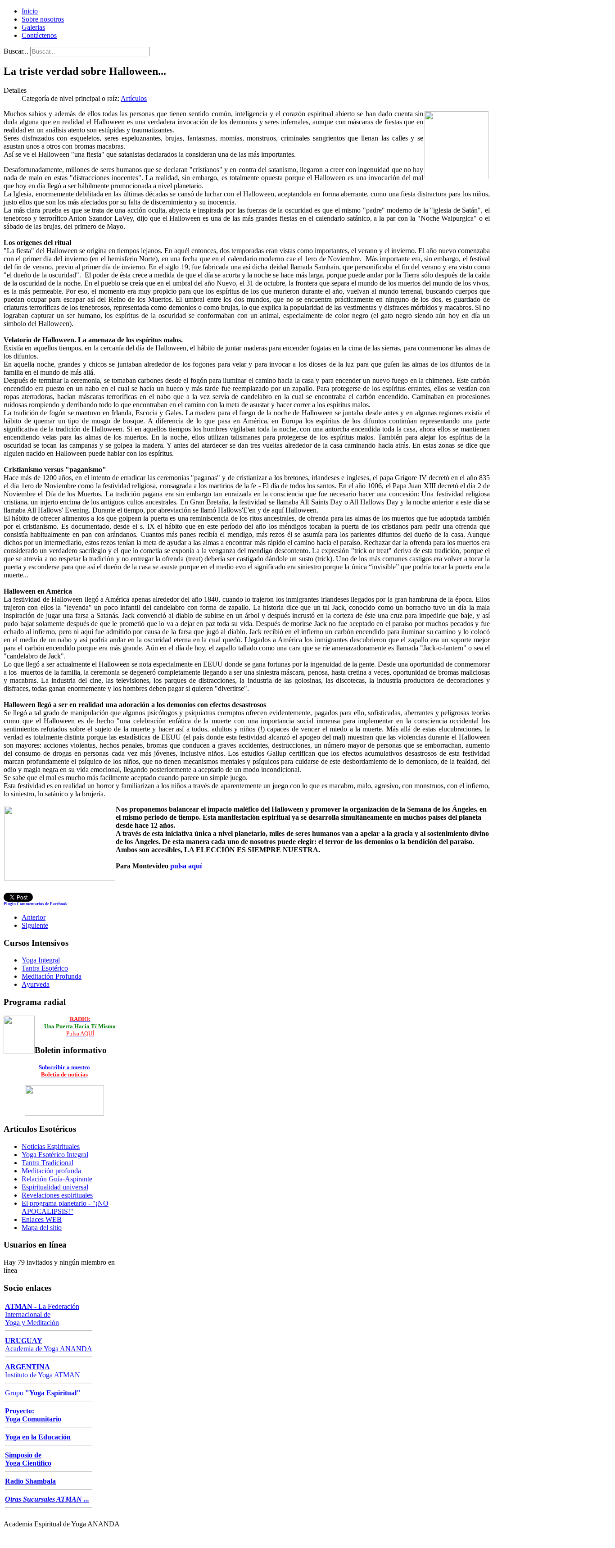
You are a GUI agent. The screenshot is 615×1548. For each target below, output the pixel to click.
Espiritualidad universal (55, 1187)
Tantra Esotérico (45, 968)
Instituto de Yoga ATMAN (42, 1371)
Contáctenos (39, 35)
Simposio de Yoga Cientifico (28, 1459)
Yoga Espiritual (53, 1393)
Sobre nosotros (43, 19)
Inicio (30, 11)
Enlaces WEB (42, 1219)
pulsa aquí (185, 866)
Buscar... (16, 51)
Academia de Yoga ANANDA (48, 1345)
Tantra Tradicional (47, 1163)
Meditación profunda (51, 1171)
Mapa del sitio (42, 1227)
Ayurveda (36, 984)
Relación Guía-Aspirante (57, 1179)
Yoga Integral (41, 960)
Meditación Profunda (51, 976)
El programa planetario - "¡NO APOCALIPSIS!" (65, 1207)
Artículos (134, 98)
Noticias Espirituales (51, 1146)
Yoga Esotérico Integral (55, 1154)
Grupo (14, 1393)
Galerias (33, 27)
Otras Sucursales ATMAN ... (47, 1499)
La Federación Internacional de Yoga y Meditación (42, 1314)
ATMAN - (21, 1306)
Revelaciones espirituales (57, 1195)
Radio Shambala (30, 1481)
